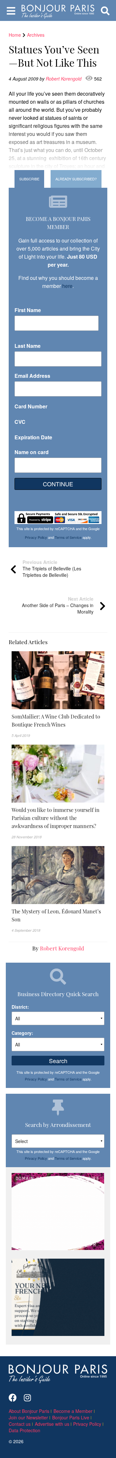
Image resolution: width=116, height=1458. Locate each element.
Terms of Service (68, 537)
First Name (28, 310)
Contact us (20, 1424)
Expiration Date (33, 437)
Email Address (32, 375)
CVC (20, 421)
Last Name (28, 345)
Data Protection (24, 1430)
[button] (58, 720)
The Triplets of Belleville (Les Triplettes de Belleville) (52, 568)
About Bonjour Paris (29, 1411)
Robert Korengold (64, 78)
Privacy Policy (36, 537)
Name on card (32, 452)
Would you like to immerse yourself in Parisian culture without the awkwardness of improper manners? (56, 817)
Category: (22, 1033)
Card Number (31, 406)
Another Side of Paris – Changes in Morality (57, 605)
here (67, 286)
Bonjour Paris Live (70, 1417)
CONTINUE (58, 484)
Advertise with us (52, 1424)
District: (20, 1007)
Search (58, 1060)
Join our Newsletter (28, 1417)
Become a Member (72, 1411)
